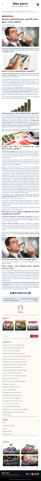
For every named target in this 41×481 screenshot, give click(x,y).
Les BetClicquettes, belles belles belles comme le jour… (14, 412)
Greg (6, 25)
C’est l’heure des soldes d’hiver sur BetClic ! (12, 398)
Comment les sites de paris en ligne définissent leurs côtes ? (15, 361)
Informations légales (7, 414)
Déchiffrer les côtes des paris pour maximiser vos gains (14, 359)
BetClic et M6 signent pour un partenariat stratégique (14, 381)
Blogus (23, 479)
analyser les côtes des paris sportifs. (15, 209)
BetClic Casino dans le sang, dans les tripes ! (12, 392)
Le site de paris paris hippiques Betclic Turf (11, 406)
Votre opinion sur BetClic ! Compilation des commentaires (14, 375)
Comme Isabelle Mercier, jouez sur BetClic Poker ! (13, 395)
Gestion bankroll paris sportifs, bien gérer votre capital (14, 353)
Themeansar (29, 479)
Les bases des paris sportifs (7, 16)
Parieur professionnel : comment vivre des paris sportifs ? (14, 364)
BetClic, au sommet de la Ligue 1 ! (9, 389)
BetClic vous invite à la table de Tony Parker (12, 386)
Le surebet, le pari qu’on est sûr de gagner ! (11, 350)
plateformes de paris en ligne (24, 187)
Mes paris (20, 3)
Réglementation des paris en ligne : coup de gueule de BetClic (15, 409)
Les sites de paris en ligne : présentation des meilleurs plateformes (16, 356)
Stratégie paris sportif (7, 431)
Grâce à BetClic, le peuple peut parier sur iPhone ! (13, 400)
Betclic (4, 422)
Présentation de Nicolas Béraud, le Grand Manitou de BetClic (15, 370)
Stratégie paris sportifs (7, 434)
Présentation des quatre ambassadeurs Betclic (12, 367)
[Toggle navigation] (3, 4)
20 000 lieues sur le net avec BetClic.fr (11, 378)
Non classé (5, 428)
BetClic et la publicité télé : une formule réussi (12, 373)
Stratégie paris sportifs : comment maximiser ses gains (14, 345)
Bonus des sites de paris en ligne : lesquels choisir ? (8, 326)
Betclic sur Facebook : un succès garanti (11, 403)
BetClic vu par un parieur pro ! (9, 384)
